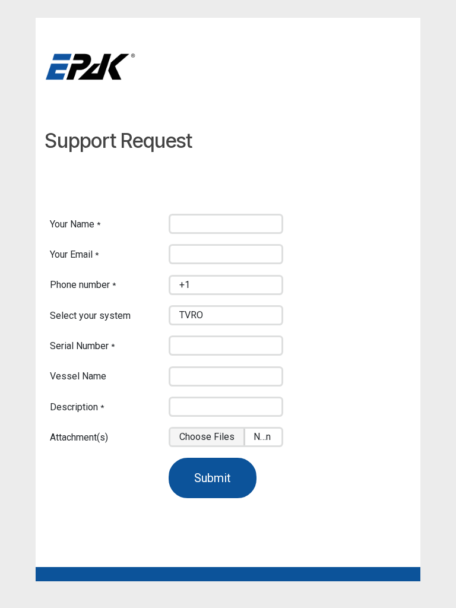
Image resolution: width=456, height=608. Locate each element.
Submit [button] (212, 478)
